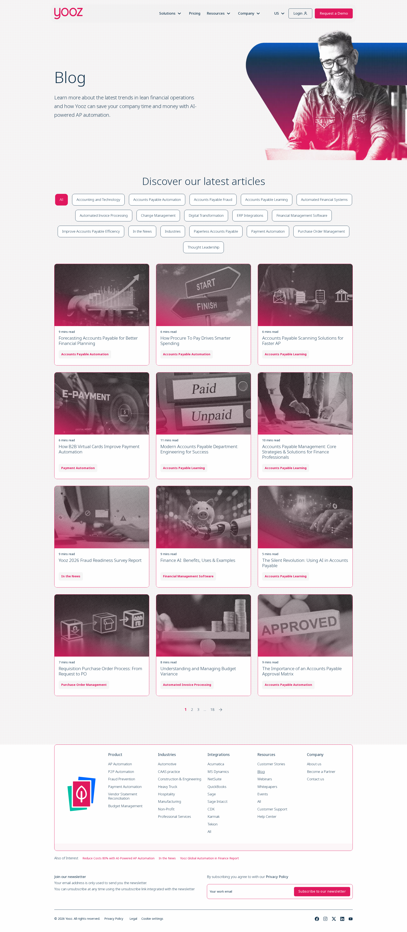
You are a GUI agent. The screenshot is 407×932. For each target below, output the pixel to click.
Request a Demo (334, 13)
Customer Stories (271, 764)
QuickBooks (217, 787)
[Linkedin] (342, 919)
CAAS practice (169, 771)
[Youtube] (350, 919)
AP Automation (120, 764)
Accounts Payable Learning (266, 199)
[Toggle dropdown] (179, 13)
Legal (133, 919)
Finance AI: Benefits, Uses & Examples (197, 560)
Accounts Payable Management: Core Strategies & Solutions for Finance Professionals (299, 451)
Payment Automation (268, 231)
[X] (334, 919)
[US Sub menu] (283, 13)
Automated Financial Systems (324, 199)
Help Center (266, 816)
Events (262, 794)
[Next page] (220, 710)
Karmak (214, 816)
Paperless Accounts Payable (216, 231)
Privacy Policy (113, 919)
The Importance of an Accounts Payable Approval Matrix (302, 671)
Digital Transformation (206, 215)
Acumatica (216, 764)
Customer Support (272, 809)
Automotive (167, 764)
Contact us (315, 779)
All (61, 199)
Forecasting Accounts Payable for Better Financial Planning (98, 340)
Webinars (264, 779)
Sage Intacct (217, 801)
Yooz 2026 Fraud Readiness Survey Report (100, 560)
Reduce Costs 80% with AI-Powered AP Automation (118, 858)
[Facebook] (317, 919)
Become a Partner (321, 771)
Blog (261, 771)
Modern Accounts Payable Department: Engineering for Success (199, 449)
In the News (142, 231)
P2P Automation (121, 771)
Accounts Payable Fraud (213, 199)
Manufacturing (169, 801)
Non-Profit (166, 809)
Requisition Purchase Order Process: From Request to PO (100, 671)
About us (314, 764)
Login (297, 13)
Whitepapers (267, 787)
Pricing (194, 13)
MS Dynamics (218, 771)
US (276, 13)
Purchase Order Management (321, 231)
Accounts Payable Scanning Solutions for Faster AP (302, 340)
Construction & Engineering (179, 779)
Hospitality (166, 794)
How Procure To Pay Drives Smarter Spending (195, 340)
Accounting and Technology (98, 199)
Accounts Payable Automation (157, 199)
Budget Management (125, 806)
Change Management (158, 215)
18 (212, 709)
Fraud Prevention (121, 779)
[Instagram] (325, 919)
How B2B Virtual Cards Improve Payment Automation (99, 449)
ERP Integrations (250, 215)
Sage (212, 794)
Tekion (212, 824)
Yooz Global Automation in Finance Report (209, 858)
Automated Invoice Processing (104, 215)
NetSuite (215, 779)
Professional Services (174, 816)
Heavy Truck (167, 787)
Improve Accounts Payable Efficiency (91, 231)
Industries (173, 231)
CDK (211, 809)
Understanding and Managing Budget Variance (198, 671)
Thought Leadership (203, 247)
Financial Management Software (301, 215)
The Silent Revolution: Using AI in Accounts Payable (305, 562)
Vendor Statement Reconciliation (123, 796)
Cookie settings (152, 919)
